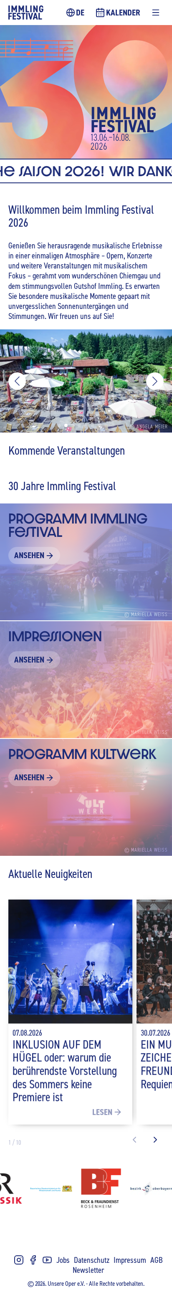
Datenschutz (91, 1259)
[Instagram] (19, 1260)
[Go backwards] (134, 1139)
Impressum (130, 1259)
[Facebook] (33, 1260)
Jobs (63, 1259)
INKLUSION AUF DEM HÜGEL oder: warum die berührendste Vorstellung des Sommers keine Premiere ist (65, 1070)
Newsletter (88, 1270)
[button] (17, 381)
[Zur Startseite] (25, 12)
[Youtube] (47, 1260)
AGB (156, 1259)
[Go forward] (155, 1139)
